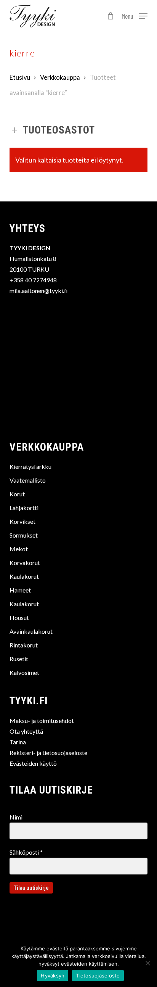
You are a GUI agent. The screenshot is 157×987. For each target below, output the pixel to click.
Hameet (20, 590)
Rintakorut (24, 645)
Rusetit (19, 658)
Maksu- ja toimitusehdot (42, 720)
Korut (17, 494)
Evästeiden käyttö (33, 763)
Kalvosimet (24, 672)
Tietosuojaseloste (98, 976)
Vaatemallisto (28, 480)
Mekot (19, 548)
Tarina (18, 741)
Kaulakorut (24, 576)
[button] (134, 15)
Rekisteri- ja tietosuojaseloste (48, 752)
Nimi (16, 817)
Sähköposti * (26, 852)
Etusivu (20, 77)
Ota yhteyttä (26, 731)
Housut (19, 617)
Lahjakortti (24, 507)
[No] (147, 963)
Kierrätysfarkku (30, 466)
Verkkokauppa (60, 77)
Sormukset (24, 535)
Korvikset (22, 521)
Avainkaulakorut (31, 631)
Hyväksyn (52, 976)
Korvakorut (25, 562)
